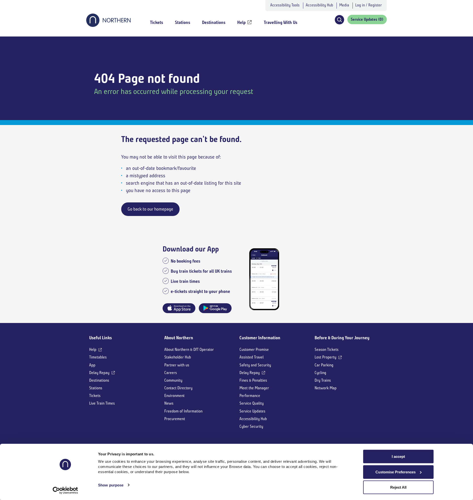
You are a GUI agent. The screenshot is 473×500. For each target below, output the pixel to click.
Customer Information (259, 337)
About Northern (178, 337)
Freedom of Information (183, 411)
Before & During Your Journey (342, 337)
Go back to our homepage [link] (150, 209)
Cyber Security (251, 426)
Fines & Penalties (253, 380)
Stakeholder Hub (177, 357)
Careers (170, 372)
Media (344, 5)
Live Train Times (102, 403)
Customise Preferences (395, 472)
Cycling (320, 372)
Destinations (99, 380)
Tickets (95, 395)
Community (173, 380)
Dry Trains (323, 380)
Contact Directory (178, 388)
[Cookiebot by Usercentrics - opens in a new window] (65, 490)
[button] (339, 20)
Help (92, 349)
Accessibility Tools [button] (285, 5)
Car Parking (324, 365)
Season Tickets (326, 349)
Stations (95, 388)
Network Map (326, 388)
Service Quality (251, 403)
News (168, 403)
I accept (398, 456)
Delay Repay (99, 372)
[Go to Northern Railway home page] (108, 25)
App (92, 365)
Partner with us (176, 365)
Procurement (174, 418)
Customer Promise (254, 349)
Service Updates (252, 411)
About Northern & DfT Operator (189, 349)
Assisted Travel (251, 357)
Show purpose (110, 485)
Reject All (398, 487)
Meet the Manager (254, 388)
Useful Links (100, 337)
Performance (249, 395)
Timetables (98, 357)
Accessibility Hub (319, 5)
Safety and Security (255, 365)
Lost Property (325, 357)
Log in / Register (368, 5)
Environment (174, 395)
